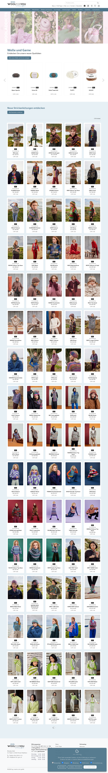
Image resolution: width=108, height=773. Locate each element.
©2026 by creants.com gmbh (15, 769)
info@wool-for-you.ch (15, 757)
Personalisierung (97, 763)
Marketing (75, 763)
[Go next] (103, 79)
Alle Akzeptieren (90, 767)
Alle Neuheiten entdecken (16, 112)
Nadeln (80, 9)
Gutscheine (96, 9)
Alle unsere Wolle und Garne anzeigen (19, 58)
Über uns (66, 6)
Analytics (66, 763)
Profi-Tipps (59, 6)
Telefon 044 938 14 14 (15, 755)
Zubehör (87, 9)
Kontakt (73, 6)
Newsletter (79, 6)
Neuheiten (35, 9)
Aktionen (27, 9)
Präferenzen (85, 763)
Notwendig (57, 763)
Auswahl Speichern (75, 767)
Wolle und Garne (46, 9)
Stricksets (57, 9)
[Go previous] (5, 79)
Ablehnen (62, 767)
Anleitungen (66, 9)
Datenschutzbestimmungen (86, 759)
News (53, 6)
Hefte (74, 9)
